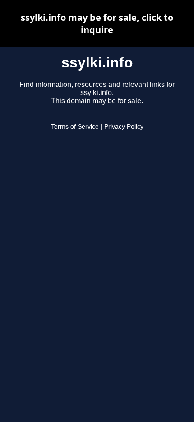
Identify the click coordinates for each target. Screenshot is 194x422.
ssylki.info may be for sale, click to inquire (97, 23)
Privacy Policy (123, 126)
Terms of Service (75, 126)
